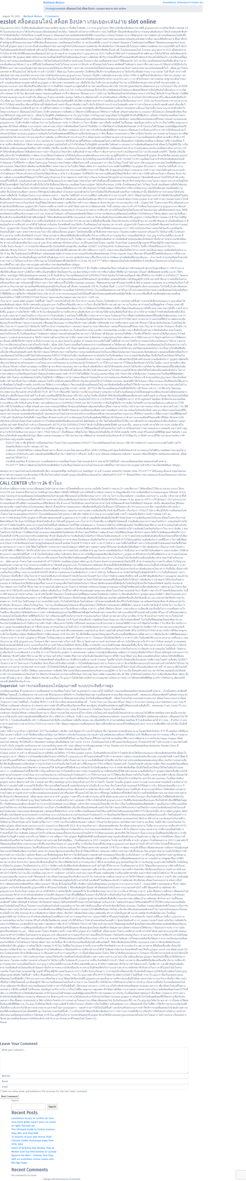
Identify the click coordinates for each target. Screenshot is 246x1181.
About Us (174, 2)
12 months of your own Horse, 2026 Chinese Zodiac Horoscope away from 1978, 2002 (32, 1140)
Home (166, 2)
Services (184, 2)
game (55, 8)
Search (15, 1100)
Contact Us (196, 2)
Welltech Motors (33, 16)
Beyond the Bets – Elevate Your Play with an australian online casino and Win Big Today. (32, 1159)
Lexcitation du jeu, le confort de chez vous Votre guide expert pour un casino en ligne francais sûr (33, 1122)
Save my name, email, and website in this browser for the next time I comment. (45, 1091)
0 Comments (52, 16)
